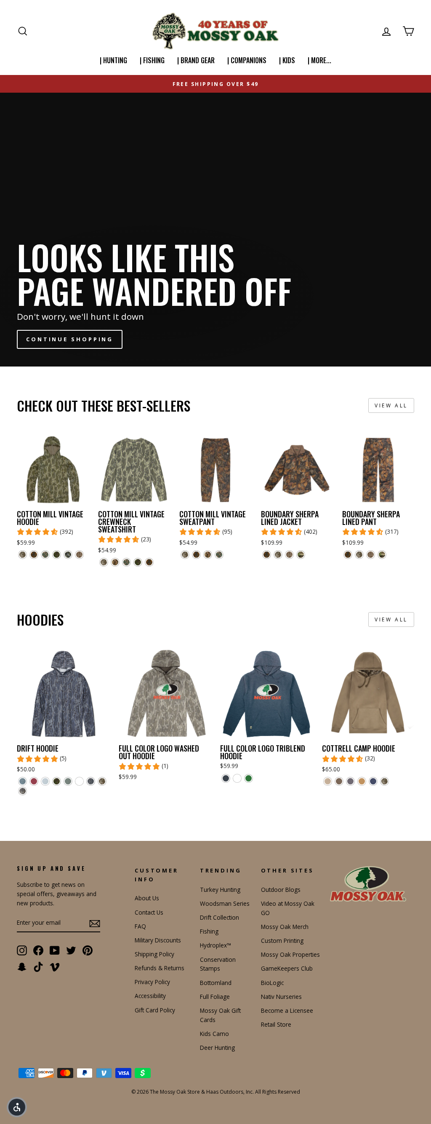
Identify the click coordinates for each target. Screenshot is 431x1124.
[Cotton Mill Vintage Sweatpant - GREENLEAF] (219, 555)
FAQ (140, 926)
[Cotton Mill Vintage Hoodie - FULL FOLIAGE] (57, 555)
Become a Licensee (287, 1010)
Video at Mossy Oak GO (287, 908)
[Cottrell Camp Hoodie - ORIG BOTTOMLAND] (384, 781)
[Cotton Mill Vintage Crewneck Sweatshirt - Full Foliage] (138, 562)
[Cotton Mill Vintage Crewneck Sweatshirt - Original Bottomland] (104, 562)
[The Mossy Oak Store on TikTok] (38, 967)
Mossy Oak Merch (285, 927)
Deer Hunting (217, 1048)
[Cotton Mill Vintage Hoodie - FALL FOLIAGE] (34, 555)
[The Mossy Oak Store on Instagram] (22, 950)
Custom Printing (282, 941)
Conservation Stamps (218, 964)
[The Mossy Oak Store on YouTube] (55, 950)
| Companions (246, 60)
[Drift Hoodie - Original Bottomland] (102, 781)
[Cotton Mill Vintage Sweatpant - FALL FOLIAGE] (196, 555)
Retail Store (276, 1024)
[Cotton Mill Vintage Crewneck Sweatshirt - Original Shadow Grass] (115, 562)
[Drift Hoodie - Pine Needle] (68, 781)
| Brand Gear (196, 60)
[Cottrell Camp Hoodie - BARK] (339, 781)
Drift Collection (219, 917)
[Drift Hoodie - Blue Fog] (45, 781)
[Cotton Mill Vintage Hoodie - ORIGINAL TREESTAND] (68, 555)
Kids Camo (214, 1034)
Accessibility (150, 996)
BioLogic (272, 983)
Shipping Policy (154, 954)
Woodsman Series (225, 903)
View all (391, 405)
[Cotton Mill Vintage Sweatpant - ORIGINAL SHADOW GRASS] (208, 555)
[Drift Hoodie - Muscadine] (34, 781)
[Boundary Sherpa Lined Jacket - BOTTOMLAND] (289, 555)
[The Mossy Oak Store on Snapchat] (22, 967)
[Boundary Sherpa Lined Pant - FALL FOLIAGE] (348, 555)
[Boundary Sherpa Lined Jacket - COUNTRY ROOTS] (301, 555)
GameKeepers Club (287, 968)
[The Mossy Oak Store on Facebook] (38, 950)
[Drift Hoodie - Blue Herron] (23, 781)
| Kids (287, 60)
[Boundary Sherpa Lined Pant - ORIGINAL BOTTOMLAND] (359, 555)
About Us (147, 898)
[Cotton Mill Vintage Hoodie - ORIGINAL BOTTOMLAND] (23, 555)
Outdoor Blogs (281, 890)
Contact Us (149, 912)
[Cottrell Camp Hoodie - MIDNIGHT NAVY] (373, 781)
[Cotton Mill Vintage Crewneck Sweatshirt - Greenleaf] (126, 562)
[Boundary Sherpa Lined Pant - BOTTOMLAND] (371, 555)
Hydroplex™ (215, 945)
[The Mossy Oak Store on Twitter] (71, 950)
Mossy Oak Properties (290, 954)
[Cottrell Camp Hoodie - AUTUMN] (362, 781)
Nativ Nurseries (281, 997)
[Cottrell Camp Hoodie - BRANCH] (350, 781)
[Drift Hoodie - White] (79, 781)
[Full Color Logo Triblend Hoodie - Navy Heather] (226, 778)
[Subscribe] (94, 923)
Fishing (209, 931)
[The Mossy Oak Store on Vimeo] (55, 967)
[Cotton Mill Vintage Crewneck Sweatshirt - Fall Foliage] (149, 562)
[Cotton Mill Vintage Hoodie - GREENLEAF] (45, 555)
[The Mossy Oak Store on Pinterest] (87, 950)
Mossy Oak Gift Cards (220, 1015)
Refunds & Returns (159, 968)
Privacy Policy (152, 982)
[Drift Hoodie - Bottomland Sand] (23, 791)
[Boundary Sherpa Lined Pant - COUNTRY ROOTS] (382, 555)
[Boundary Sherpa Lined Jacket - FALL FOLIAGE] (267, 555)
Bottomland (215, 983)
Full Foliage (215, 997)
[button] (17, 1107)
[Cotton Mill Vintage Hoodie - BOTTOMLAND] (79, 555)
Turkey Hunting (220, 890)
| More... (319, 60)
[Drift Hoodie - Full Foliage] (57, 781)
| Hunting (113, 60)
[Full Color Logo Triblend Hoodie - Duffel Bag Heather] (249, 778)
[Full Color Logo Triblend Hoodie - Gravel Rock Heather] (237, 778)
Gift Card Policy (155, 1010)
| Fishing (152, 60)
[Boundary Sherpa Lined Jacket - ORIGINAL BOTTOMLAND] (278, 555)
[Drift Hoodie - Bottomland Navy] (91, 781)
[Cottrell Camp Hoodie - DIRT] (328, 781)
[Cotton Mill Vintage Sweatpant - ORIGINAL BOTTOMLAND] (185, 555)
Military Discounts (158, 940)
